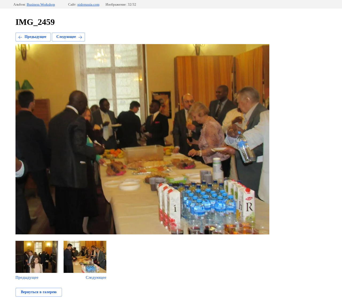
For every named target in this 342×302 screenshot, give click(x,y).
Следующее (66, 37)
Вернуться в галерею (39, 292)
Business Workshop (41, 4)
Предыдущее (35, 37)
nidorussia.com (88, 4)
